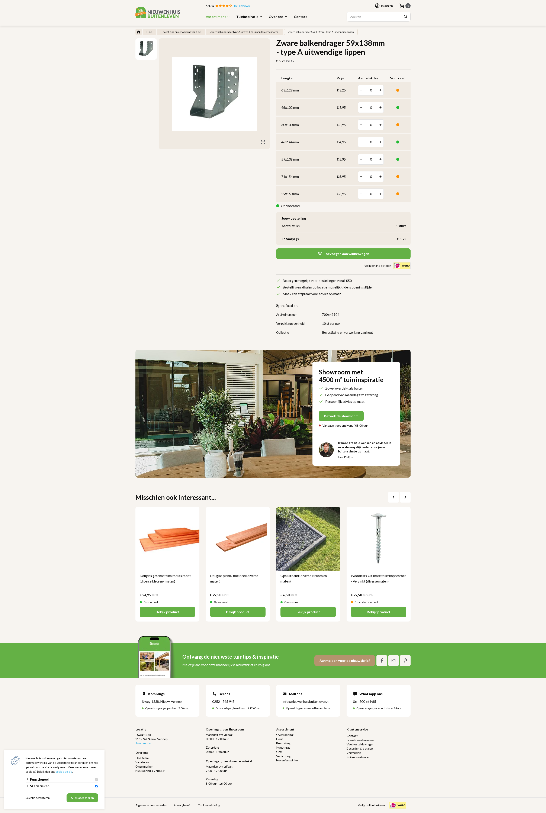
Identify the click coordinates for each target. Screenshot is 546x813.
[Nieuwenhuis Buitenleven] (157, 12)
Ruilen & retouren (358, 757)
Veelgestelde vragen (360, 744)
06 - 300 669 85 (364, 701)
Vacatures (142, 762)
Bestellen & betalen (360, 748)
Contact (300, 16)
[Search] (406, 17)
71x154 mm (290, 176)
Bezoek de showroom (341, 416)
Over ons (276, 16)
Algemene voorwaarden (151, 805)
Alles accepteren (82, 798)
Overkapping (284, 734)
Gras (279, 752)
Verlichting (283, 756)
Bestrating (283, 743)
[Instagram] (393, 660)
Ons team (142, 758)
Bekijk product (167, 612)
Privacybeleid (182, 805)
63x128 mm (290, 90)
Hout (279, 739)
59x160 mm (290, 194)
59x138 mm (290, 159)
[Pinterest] (405, 660)
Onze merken (144, 766)
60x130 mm (290, 125)
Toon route (143, 743)
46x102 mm (290, 107)
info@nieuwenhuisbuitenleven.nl (306, 701)
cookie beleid (64, 771)
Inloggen (387, 5)
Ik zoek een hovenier (360, 740)
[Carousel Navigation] (399, 497)
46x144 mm (290, 142)
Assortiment (216, 16)
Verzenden (354, 753)
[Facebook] (381, 660)
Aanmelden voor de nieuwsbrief (344, 660)
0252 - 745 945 (223, 701)
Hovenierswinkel (287, 760)
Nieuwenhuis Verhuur (149, 770)
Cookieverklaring (209, 805)
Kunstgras (283, 747)
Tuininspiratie (247, 16)
